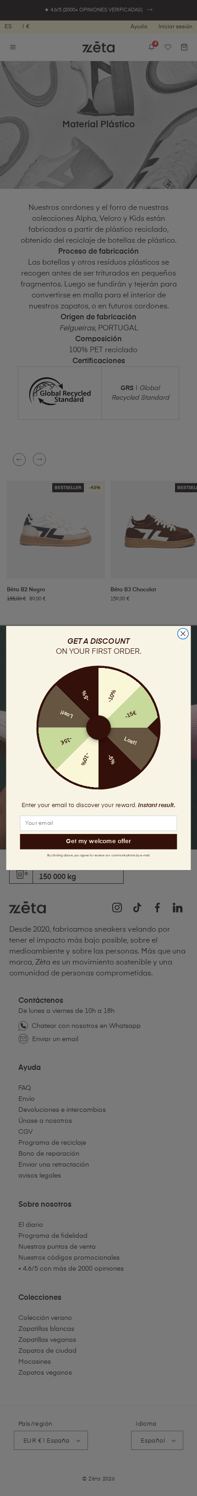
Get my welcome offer (98, 841)
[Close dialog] (183, 633)
